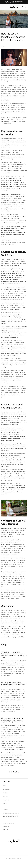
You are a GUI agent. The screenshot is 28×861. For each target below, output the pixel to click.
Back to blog (15, 772)
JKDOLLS (5, 830)
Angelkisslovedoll (12, 858)
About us (5, 796)
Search (5, 803)
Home (4, 785)
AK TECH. (5, 793)
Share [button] (4, 47)
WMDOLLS (6, 826)
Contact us (6, 800)
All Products (6, 789)
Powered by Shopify (18, 858)
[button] (2, 7)
